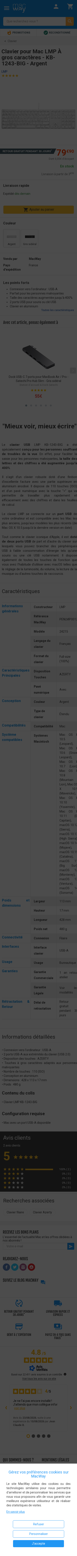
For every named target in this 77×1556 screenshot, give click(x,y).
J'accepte (38, 1543)
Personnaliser (38, 1534)
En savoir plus (15, 1511)
